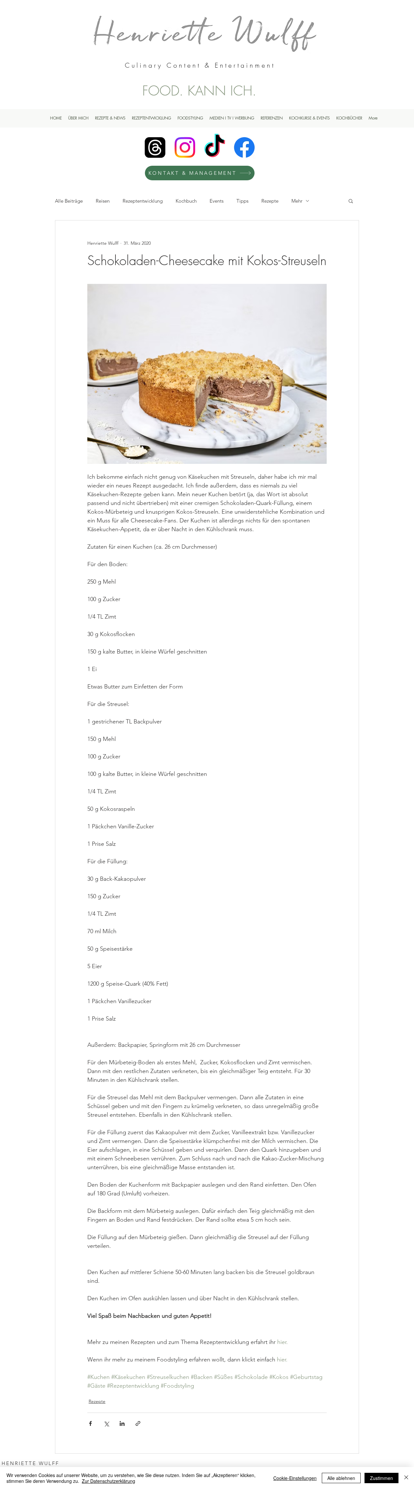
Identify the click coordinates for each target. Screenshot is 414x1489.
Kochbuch (186, 201)
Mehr (296, 201)
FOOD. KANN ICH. (199, 90)
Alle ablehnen (341, 1478)
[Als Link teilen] (138, 1423)
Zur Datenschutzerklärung (108, 1481)
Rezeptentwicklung (143, 201)
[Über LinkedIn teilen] (122, 1423)
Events (216, 201)
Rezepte (269, 201)
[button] (351, 200)
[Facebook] (244, 147)
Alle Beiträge (69, 201)
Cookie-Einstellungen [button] (295, 1478)
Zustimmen (381, 1478)
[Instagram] (185, 147)
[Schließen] (406, 1478)
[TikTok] (214, 147)
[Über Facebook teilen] (90, 1423)
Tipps (242, 201)
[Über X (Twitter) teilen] (106, 1423)
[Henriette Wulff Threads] (155, 147)
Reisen (103, 201)
